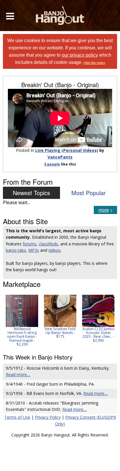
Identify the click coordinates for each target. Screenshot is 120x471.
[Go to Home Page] (60, 15)
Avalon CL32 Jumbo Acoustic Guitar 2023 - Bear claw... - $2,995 (98, 334)
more (103, 209)
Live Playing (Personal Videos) (66, 150)
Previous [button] (6, 320)
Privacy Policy (48, 417)
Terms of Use (17, 417)
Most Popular (88, 192)
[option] (22, 320)
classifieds (48, 244)
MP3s (33, 250)
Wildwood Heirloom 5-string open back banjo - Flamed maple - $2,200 (22, 336)
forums (29, 244)
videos (54, 250)
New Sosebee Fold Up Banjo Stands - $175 (60, 332)
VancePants (60, 157)
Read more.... (18, 374)
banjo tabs (16, 250)
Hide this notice (94, 62)
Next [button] (109, 320)
